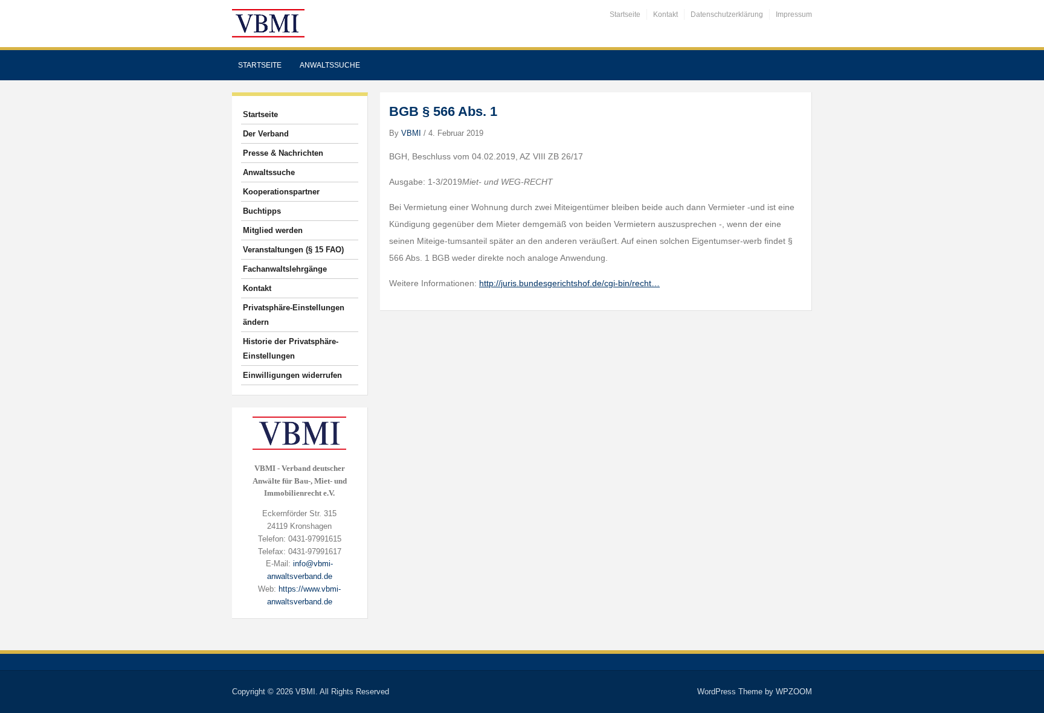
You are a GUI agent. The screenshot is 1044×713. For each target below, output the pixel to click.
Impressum (794, 14)
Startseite (625, 14)
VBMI (411, 133)
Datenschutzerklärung (727, 14)
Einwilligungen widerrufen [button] (292, 375)
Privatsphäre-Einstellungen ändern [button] (293, 315)
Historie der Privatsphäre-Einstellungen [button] (290, 348)
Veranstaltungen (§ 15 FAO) (293, 249)
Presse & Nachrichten (283, 153)
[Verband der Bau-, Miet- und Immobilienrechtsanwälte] (268, 22)
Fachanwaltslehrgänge (285, 268)
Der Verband (266, 133)
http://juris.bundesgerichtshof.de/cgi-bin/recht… (569, 283)
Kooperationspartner (281, 191)
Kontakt (665, 14)
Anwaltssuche (330, 65)
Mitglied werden (273, 230)
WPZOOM (794, 691)
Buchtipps (262, 211)
